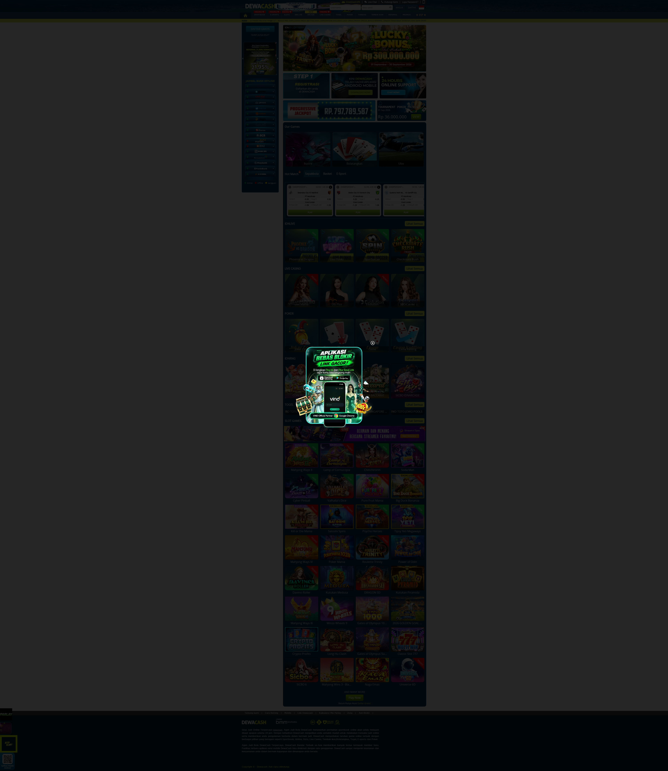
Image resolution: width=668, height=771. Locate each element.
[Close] (372, 343)
